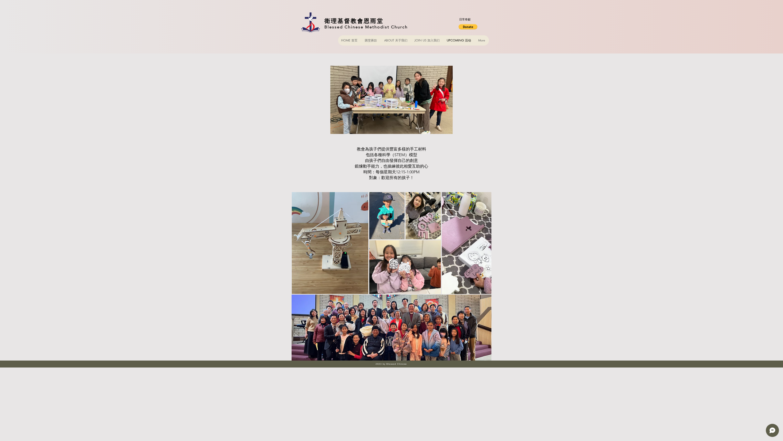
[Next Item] (484, 243)
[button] (468, 26)
